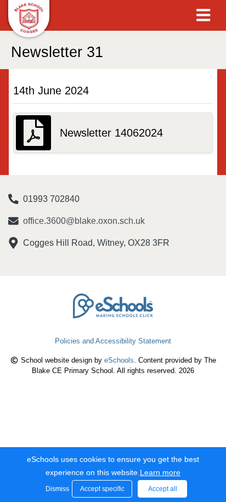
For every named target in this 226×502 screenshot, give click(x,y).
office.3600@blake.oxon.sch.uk (84, 220)
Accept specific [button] (102, 489)
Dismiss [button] (56, 489)
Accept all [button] (162, 489)
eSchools (119, 360)
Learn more (160, 472)
